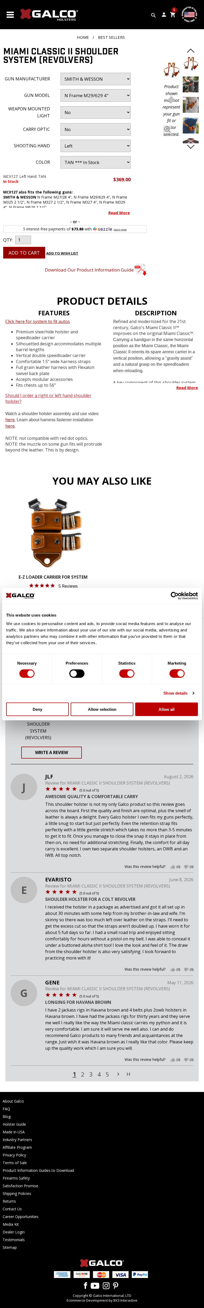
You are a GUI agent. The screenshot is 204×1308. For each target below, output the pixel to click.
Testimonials (14, 1239)
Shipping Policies (17, 1193)
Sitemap (10, 1247)
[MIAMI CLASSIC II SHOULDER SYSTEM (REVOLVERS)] (171, 71)
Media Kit (11, 1224)
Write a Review (51, 752)
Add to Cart (24, 252)
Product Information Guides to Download (38, 1170)
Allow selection (102, 709)
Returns (9, 1201)
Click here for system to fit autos (37, 321)
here (10, 420)
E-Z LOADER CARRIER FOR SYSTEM (53, 577)
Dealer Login (14, 1231)
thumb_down (186, 866)
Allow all (167, 709)
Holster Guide (14, 1124)
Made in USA (14, 1131)
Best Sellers (111, 37)
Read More (119, 212)
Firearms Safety (16, 1178)
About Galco (13, 1101)
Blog (7, 1116)
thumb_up (173, 866)
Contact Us (12, 1208)
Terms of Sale (15, 1162)
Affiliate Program (17, 1147)
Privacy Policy (14, 1155)
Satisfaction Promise (20, 1185)
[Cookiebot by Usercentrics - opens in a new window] (174, 596)
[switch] (76, 673)
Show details (175, 693)
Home (83, 37)
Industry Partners (17, 1139)
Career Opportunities (21, 1216)
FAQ (6, 1108)
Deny (37, 709)
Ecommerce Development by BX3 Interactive (102, 1300)
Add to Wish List (62, 253)
